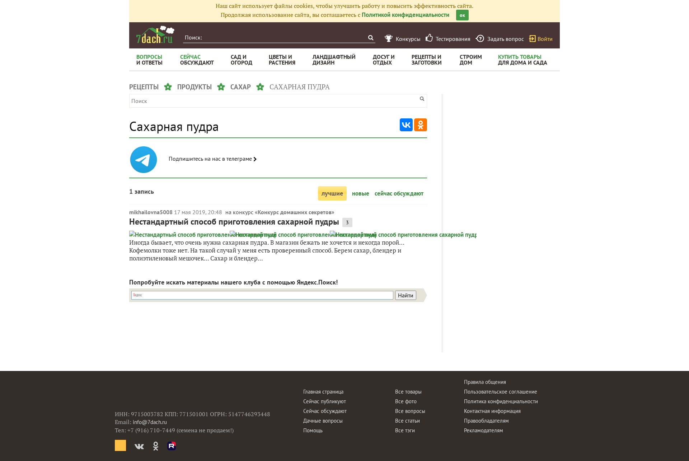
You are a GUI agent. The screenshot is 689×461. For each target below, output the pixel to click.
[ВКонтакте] (406, 124)
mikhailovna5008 (151, 212)
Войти (545, 38)
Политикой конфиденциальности (405, 15)
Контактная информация (492, 411)
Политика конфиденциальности (501, 401)
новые (360, 193)
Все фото (406, 401)
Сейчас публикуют (324, 401)
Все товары (408, 391)
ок (462, 15)
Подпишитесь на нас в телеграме (211, 158)
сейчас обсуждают (399, 193)
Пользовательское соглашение (500, 391)
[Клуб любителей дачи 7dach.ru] (155, 34)
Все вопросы (410, 411)
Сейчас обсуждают (325, 411)
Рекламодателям (483, 430)
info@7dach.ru (150, 422)
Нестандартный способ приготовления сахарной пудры (234, 221)
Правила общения (485, 381)
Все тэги (405, 430)
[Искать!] (370, 37)
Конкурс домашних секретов (295, 212)
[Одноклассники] (420, 124)
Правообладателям (486, 420)
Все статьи (407, 420)
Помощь (313, 430)
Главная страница (323, 391)
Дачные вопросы (323, 420)
